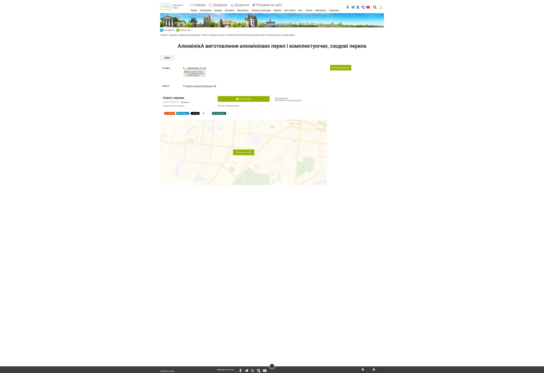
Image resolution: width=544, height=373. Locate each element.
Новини (200, 5)
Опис (167, 57)
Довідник (220, 5)
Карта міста (320, 10)
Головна (218, 10)
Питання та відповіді (261, 10)
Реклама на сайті (269, 5)
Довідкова (334, 10)
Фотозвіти (229, 10)
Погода (309, 10)
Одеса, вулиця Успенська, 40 (201, 86)
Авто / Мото (290, 10)
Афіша (194, 10)
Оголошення (206, 10)
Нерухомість (243, 10)
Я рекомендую (244, 99)
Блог (300, 10)
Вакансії (277, 10)
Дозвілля (241, 5)
